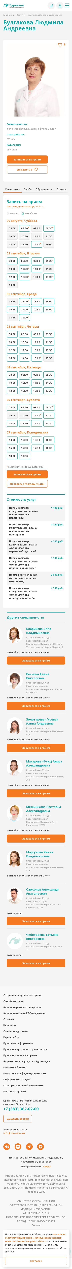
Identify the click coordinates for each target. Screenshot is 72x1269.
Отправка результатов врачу (22, 995)
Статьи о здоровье (15, 1031)
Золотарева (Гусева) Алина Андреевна (42, 721)
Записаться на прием (27, 159)
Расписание (12, 189)
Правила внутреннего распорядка (25, 1049)
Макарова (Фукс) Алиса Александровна (44, 763)
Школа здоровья (14, 1091)
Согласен (36, 1260)
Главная (7, 15)
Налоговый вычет (15, 1067)
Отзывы (61, 189)
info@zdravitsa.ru (14, 1133)
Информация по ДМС (16, 1079)
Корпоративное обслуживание (23, 1085)
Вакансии (9, 1025)
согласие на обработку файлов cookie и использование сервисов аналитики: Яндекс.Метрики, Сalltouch (35, 1238)
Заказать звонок (18, 1118)
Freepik (47, 1166)
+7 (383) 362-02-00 (21, 1109)
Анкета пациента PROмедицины (24, 1013)
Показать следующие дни (27, 483)
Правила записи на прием (20, 1055)
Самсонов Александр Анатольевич (42, 891)
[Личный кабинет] (60, 5)
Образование (44, 189)
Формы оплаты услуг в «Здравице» (26, 1061)
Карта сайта (11, 1037)
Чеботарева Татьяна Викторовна (42, 937)
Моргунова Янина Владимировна (39, 854)
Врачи (19, 15)
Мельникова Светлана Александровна (43, 809)
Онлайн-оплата (13, 1001)
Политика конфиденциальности (24, 1073)
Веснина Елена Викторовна (37, 676)
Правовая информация (18, 1043)
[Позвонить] (51, 5)
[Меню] (66, 5)
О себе (28, 189)
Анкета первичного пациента (22, 1007)
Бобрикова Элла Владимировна (38, 631)
